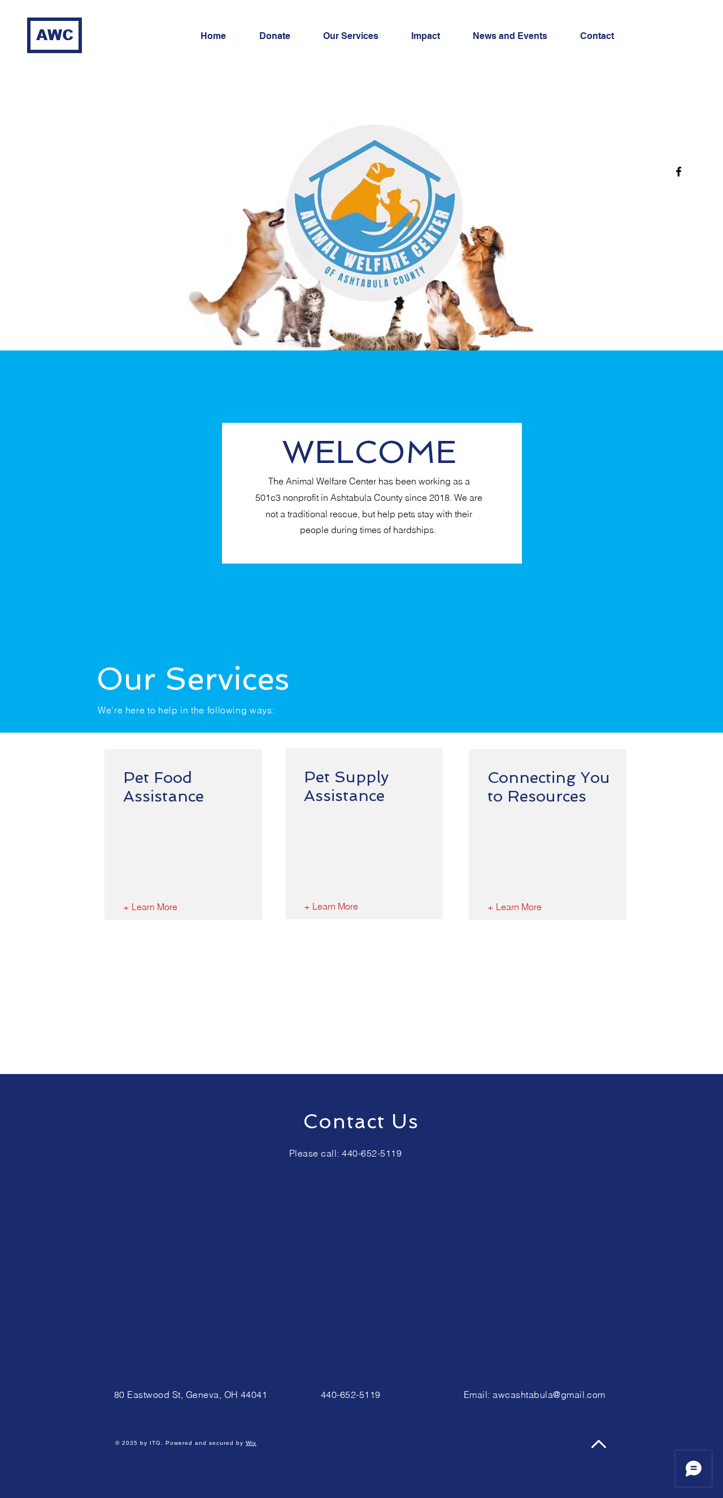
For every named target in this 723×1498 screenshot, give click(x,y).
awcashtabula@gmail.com (549, 1394)
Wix (251, 1443)
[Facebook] (678, 171)
